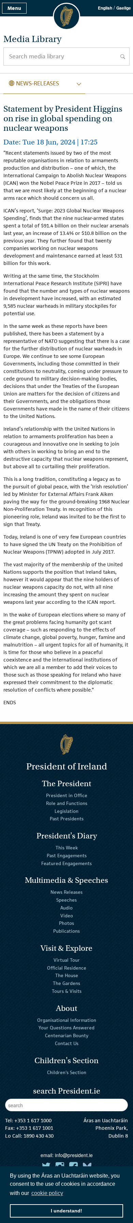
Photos (66, 923)
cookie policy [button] (47, 1193)
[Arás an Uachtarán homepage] (66, 744)
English (105, 8)
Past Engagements (67, 855)
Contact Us (66, 1043)
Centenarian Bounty (66, 1035)
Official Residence (66, 967)
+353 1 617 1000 (32, 1120)
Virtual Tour (67, 960)
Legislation (66, 811)
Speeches (66, 900)
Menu (14, 8)
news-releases (34, 83)
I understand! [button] (66, 1210)
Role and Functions (66, 803)
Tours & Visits (67, 991)
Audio (66, 908)
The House (66, 975)
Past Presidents (67, 819)
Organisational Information (66, 1020)
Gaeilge (123, 8)
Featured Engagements (66, 863)
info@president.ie (74, 1155)
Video (66, 915)
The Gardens (66, 983)
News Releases (66, 892)
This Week (67, 848)
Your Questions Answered (66, 1028)
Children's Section (66, 1072)
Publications (66, 931)
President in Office (66, 795)
